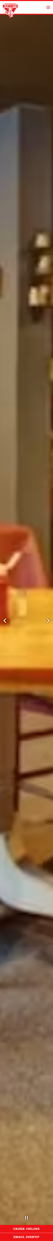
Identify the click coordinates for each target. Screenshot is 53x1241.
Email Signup (26, 1237)
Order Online (33, 1229)
